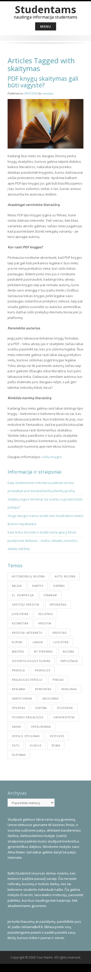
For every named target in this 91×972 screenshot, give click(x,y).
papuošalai (69, 661)
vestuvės (57, 736)
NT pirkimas (43, 651)
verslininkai (41, 726)
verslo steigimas (26, 736)
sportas (18, 708)
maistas (18, 651)
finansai (50, 595)
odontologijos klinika (31, 661)
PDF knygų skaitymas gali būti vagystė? (43, 81)
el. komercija (23, 595)
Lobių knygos (52, 457)
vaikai (16, 726)
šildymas (19, 755)
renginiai (69, 689)
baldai (17, 586)
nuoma (68, 651)
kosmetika (20, 623)
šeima (56, 745)
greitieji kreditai (25, 604)
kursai (17, 642)
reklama (18, 689)
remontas (43, 689)
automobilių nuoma (28, 576)
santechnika (22, 698)
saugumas (50, 698)
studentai (65, 708)
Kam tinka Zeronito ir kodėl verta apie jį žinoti (42, 532)
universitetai (64, 717)
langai (38, 642)
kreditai (45, 623)
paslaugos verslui (27, 680)
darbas (59, 586)
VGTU (16, 745)
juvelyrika (20, 614)
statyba (41, 708)
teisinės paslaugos (27, 717)
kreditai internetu (27, 633)
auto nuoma (65, 576)
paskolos (42, 670)
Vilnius (35, 745)
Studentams (45, 9)
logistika (61, 642)
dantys (37, 586)
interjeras (58, 604)
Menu (45, 26)
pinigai (58, 680)
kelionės (45, 614)
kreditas (59, 633)
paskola (18, 670)
